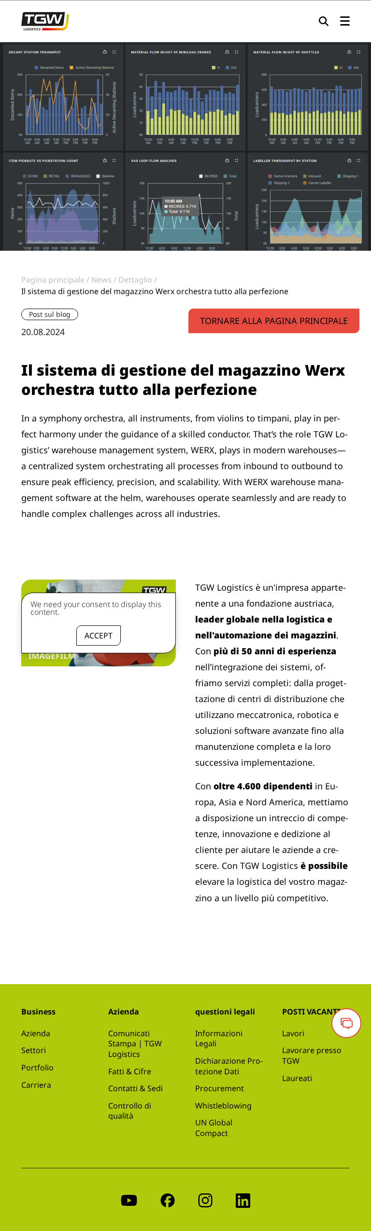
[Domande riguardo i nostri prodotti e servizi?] (346, 1023)
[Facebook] (167, 1199)
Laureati (297, 1078)
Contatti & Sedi (135, 1088)
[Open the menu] (345, 21)
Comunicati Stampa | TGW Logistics (135, 1043)
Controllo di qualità (129, 1111)
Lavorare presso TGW (312, 1055)
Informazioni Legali (219, 1038)
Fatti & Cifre (129, 1071)
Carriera (36, 1085)
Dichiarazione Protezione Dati (229, 1066)
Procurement (219, 1088)
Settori (33, 1050)
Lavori (293, 1033)
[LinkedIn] (243, 1199)
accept (99, 635)
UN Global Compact (213, 1127)
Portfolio (37, 1067)
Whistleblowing (223, 1105)
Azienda (35, 1033)
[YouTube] (129, 1199)
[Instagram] (205, 1199)
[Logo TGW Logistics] (45, 20)
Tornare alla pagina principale (274, 320)
